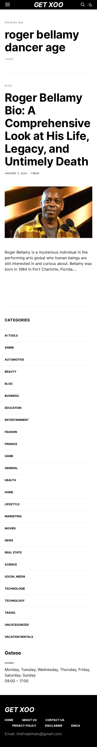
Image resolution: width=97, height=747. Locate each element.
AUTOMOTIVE (14, 359)
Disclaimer (53, 725)
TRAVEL (10, 612)
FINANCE (11, 444)
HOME (9, 492)
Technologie (15, 588)
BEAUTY (10, 371)
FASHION (11, 432)
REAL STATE (13, 552)
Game (9, 456)
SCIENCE (11, 564)
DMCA (75, 725)
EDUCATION (13, 408)
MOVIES (10, 528)
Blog (8, 85)
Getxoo (13, 653)
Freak (35, 173)
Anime (9, 347)
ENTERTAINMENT (17, 420)
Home (9, 720)
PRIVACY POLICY (24, 725)
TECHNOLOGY (15, 600)
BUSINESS (12, 395)
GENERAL (11, 468)
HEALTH (10, 480)
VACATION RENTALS (19, 637)
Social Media (15, 576)
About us (29, 720)
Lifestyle (12, 504)
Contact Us (54, 720)
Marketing (13, 516)
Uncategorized (17, 624)
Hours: (10, 662)
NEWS (9, 540)
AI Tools (11, 335)
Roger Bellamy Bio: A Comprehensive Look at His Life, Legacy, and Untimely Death (47, 129)
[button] (90, 5)
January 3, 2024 (16, 173)
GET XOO (19, 709)
